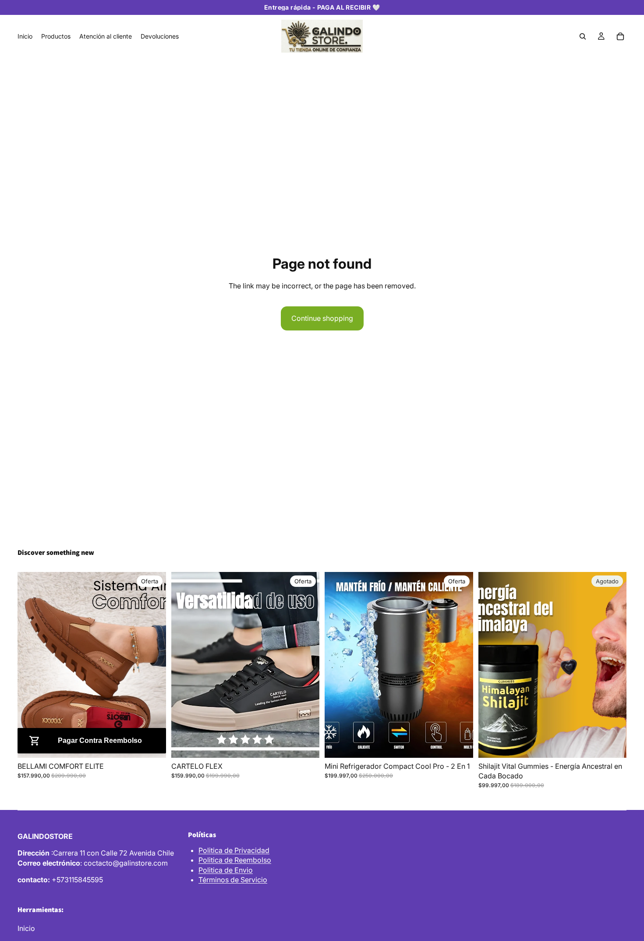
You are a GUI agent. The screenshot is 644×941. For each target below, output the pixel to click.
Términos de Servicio (232, 879)
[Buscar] (582, 36)
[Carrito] (620, 36)
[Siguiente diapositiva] (153, 665)
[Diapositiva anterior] (31, 665)
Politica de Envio (225, 870)
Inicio (26, 928)
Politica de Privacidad (233, 850)
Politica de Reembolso (234, 860)
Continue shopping (322, 318)
